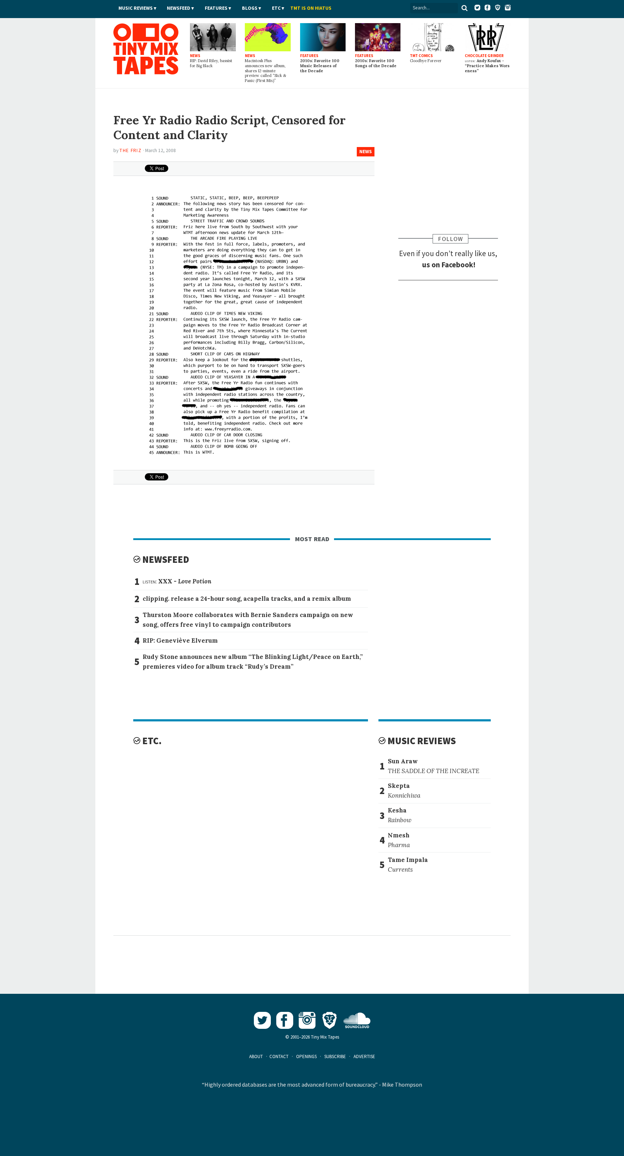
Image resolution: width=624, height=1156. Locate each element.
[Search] (465, 8)
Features (216, 8)
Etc (276, 8)
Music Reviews (135, 8)
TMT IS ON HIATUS (311, 8)
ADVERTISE (364, 1056)
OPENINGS (306, 1056)
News (365, 151)
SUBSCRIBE (335, 1056)
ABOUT (256, 1056)
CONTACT (279, 1056)
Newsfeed (178, 8)
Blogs (249, 8)
